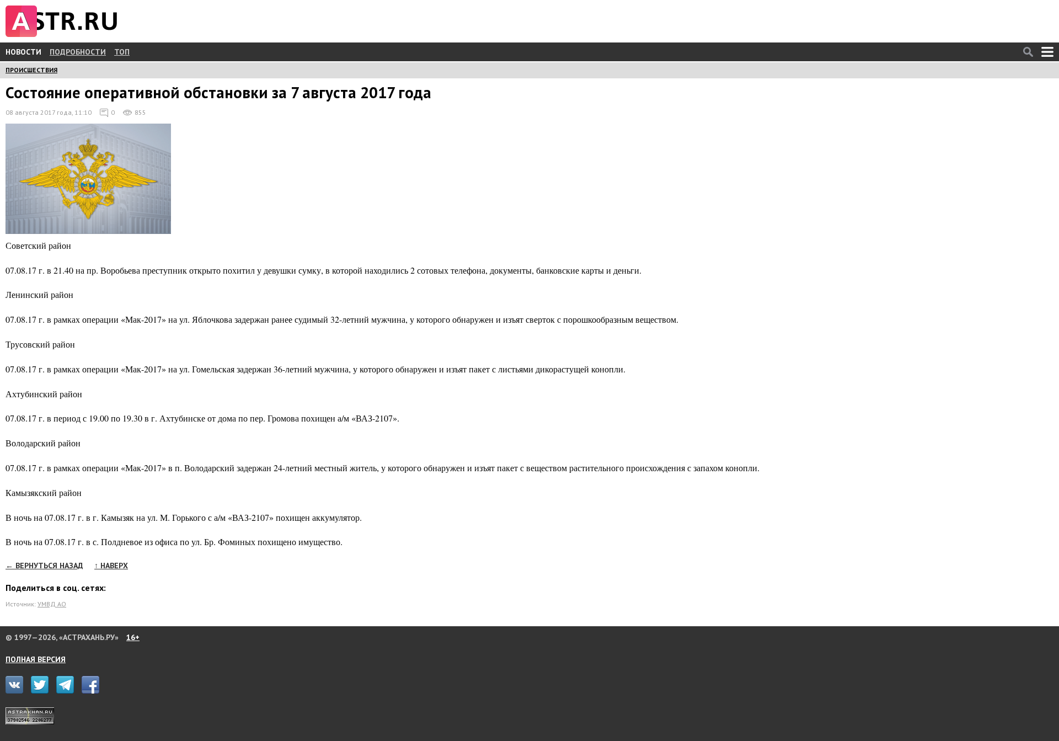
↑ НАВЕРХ (111, 566)
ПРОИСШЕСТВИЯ (31, 70)
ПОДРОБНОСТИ (78, 52)
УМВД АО (52, 604)
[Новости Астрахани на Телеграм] (67, 691)
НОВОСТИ (23, 52)
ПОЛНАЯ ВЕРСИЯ (36, 659)
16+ (133, 637)
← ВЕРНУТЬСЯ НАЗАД (44, 566)
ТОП (122, 52)
